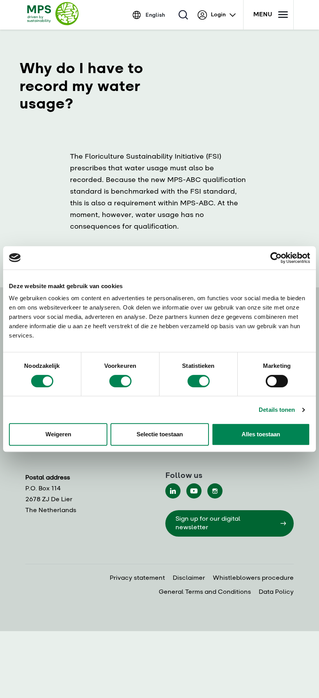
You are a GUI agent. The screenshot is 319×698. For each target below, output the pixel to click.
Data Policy (276, 592)
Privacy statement (137, 578)
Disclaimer (189, 578)
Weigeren (58, 434)
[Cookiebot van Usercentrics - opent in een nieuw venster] (276, 258)
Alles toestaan (261, 434)
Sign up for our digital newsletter (207, 523)
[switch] (120, 381)
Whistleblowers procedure (253, 578)
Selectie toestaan (160, 434)
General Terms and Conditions (205, 592)
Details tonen (277, 409)
